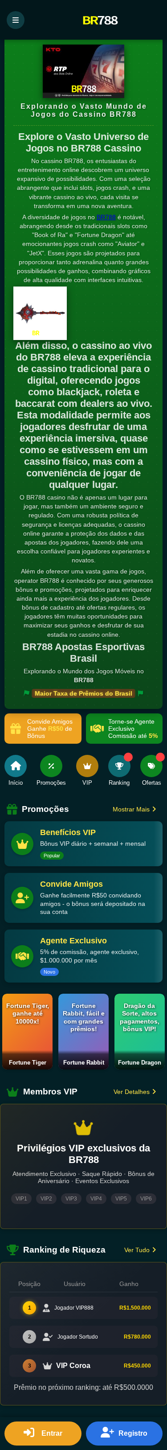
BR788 (106, 217)
